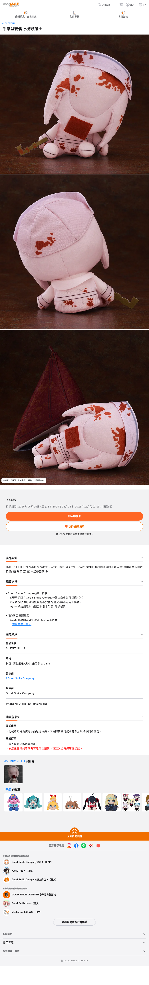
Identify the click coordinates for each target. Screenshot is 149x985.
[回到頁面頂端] (74, 831)
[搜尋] (114, 4)
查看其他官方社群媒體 (74, 922)
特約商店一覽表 (21, 624)
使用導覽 (8, 942)
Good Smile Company (21, 678)
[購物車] (121, 5)
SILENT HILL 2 (12, 23)
